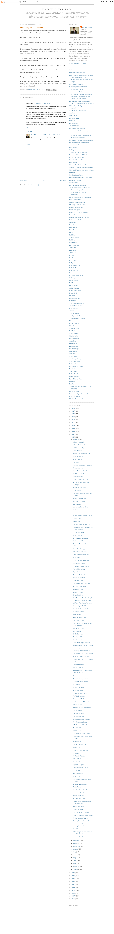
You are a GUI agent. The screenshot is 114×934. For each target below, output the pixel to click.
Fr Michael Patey (74, 338)
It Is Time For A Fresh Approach (82, 603)
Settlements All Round (80, 541)
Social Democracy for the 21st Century (80, 178)
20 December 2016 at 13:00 (51, 135)
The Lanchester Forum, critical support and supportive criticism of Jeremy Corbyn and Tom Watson (81, 96)
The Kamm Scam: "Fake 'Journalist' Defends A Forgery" (79, 189)
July (74, 852)
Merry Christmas (78, 535)
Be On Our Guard (78, 634)
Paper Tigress (77, 614)
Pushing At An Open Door (81, 750)
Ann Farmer (72, 248)
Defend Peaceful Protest (76, 207)
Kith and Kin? (77, 504)
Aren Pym (72, 113)
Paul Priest (72, 283)
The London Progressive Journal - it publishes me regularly (80, 136)
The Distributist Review (76, 175)
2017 (73, 434)
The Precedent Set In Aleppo (81, 733)
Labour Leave (73, 123)
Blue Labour (73, 162)
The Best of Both (78, 837)
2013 (73, 879)
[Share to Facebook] (53, 90)
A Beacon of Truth (78, 806)
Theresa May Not (78, 468)
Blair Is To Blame (78, 728)
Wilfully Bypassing (79, 696)
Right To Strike (77, 572)
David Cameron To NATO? (81, 479)
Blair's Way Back (78, 589)
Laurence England (74, 298)
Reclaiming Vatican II (75, 180)
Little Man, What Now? (76, 366)
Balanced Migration (75, 210)
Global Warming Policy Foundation (80, 197)
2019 (73, 428)
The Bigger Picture (78, 620)
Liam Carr (72, 230)
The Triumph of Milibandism (81, 702)
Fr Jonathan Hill (74, 270)
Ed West (71, 255)
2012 (73, 881)
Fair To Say (76, 462)
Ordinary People (78, 667)
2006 (73, 899)
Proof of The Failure (79, 569)
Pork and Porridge (78, 713)
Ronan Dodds (73, 215)
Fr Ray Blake (73, 263)
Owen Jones (72, 222)
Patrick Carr (72, 232)
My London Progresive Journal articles (81, 140)
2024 (73, 414)
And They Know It (78, 762)
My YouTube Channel (76, 84)
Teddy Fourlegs (74, 126)
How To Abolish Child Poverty (82, 609)
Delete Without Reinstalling (81, 719)
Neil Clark (72, 235)
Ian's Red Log (73, 343)
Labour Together (74, 118)
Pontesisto (72, 296)
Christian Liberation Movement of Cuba (81, 170)
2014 (73, 876)
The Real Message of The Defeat (82, 465)
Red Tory (72, 381)
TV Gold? (76, 753)
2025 (73, 411)
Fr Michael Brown (74, 265)
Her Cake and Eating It (80, 687)
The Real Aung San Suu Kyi (81, 524)
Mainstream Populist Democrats (78, 394)
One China (76, 829)
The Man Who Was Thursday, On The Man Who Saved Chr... (83, 599)
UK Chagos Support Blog (77, 205)
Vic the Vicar (73, 321)
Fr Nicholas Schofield (75, 273)
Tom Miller (72, 253)
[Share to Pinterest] (55, 90)
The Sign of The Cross (76, 316)
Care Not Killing (74, 183)
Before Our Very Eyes (79, 487)
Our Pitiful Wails (78, 809)
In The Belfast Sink (78, 673)
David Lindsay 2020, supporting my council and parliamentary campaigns (81, 102)
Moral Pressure (77, 451)
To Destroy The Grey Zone (81, 566)
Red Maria (72, 250)
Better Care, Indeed (78, 796)
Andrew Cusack (74, 288)
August (75, 849)
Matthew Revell (74, 364)
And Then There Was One (80, 790)
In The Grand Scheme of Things (82, 516)
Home (43, 181)
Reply (27, 127)
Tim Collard (73, 371)
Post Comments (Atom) (35, 185)
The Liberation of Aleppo (80, 818)
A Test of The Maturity (80, 617)
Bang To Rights (77, 459)
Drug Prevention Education (77, 185)
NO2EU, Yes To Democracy (77, 202)
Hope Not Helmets (78, 612)
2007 (73, 896)
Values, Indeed (77, 705)
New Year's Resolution (79, 501)
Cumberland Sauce (78, 581)
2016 (73, 437)
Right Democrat (74, 391)
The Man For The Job (79, 744)
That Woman (76, 770)
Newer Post (23, 181)
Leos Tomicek (73, 308)
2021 (73, 423)
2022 (73, 420)
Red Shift (72, 121)
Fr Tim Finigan (73, 260)
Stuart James (73, 242)
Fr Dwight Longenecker (76, 275)
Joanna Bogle (73, 293)
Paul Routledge (74, 349)
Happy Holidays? (78, 595)
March (75, 863)
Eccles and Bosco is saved (77, 157)
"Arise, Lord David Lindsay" (81, 555)
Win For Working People (80, 679)
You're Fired (76, 684)
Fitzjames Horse (74, 323)
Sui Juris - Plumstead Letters (77, 160)
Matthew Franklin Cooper (77, 220)
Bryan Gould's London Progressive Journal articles (79, 144)
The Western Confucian (76, 306)
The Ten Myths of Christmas (81, 583)
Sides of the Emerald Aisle (81, 759)
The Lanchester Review (76, 92)
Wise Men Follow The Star (81, 812)
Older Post (63, 181)
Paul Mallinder (73, 285)
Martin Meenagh (74, 333)
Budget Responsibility (80, 498)
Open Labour (73, 115)
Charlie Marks (73, 336)
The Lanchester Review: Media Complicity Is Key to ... (82, 825)
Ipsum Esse (72, 301)
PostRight (72, 173)
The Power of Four (78, 716)
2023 (73, 417)
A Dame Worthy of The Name (81, 445)
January (75, 869)
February (76, 866)
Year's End (76, 510)
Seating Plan (76, 747)
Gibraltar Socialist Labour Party (78, 165)
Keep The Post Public (75, 199)
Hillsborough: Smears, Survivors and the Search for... (82, 833)
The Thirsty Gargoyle (75, 359)
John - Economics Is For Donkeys (79, 217)
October (75, 843)
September (76, 846)
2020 (73, 425)
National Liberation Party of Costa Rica (81, 167)
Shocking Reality (78, 477)
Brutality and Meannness (80, 637)
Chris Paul (72, 326)
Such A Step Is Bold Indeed (81, 606)
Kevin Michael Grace (75, 379)
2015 (73, 873)
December (76, 440)
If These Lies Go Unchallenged (82, 708)
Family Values (77, 787)
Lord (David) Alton (75, 290)
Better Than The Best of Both (82, 454)
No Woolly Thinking (79, 756)
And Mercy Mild (78, 640)
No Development (78, 773)
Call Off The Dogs (78, 532)
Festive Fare (76, 521)
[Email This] (47, 90)
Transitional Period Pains (80, 767)
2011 (73, 884)
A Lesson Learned (78, 442)
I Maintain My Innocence (77, 72)
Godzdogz (72, 278)
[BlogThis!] (49, 90)
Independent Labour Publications (79, 155)
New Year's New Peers (79, 586)
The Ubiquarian (74, 313)
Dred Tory (72, 384)
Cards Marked (77, 490)
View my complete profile (79, 63)
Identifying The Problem (80, 507)
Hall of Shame (77, 631)
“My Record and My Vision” (81, 725)
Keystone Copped (78, 765)
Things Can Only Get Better (81, 643)
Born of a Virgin (78, 592)
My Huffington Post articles (77, 110)
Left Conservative (74, 396)
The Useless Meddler (79, 793)
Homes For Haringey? (79, 549)
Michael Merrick (74, 237)
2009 (73, 890)
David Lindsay (57, 9)
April (75, 861)
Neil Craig (72, 354)
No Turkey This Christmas (81, 682)
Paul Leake (72, 258)
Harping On (76, 776)
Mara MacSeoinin (74, 361)
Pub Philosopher (74, 245)
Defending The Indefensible (81, 651)
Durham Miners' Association (77, 128)
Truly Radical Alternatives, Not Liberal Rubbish (82, 802)
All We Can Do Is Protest (80, 552)
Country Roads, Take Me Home (82, 821)
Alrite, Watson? (73, 280)
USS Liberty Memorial (76, 399)
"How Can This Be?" (79, 578)
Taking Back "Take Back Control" (83, 653)
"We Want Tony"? (78, 710)
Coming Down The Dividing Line (83, 815)
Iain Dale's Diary (74, 346)
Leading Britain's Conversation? (82, 670)
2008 (73, 893)
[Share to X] (51, 90)
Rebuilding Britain (78, 456)
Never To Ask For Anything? (81, 656)
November (76, 840)
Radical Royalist (74, 374)
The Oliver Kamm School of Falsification (77, 193)
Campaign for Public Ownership (78, 212)
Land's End (76, 513)
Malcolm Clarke (74, 328)
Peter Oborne (73, 227)
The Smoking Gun (78, 664)
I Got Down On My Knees (80, 448)
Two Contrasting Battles (80, 722)
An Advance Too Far (79, 474)
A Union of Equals (78, 628)
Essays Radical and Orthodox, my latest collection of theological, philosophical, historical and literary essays (81, 78)
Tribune (71, 311)
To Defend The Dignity (80, 693)
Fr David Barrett (74, 268)
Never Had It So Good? (80, 471)
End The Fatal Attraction (80, 538)
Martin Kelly (73, 356)
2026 (73, 408)
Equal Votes (76, 557)
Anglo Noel (72, 341)
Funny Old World (78, 731)
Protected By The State (80, 575)
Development (77, 676)
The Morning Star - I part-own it (78, 152)
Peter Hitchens (73, 225)
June (74, 855)
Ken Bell (72, 369)
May (74, 858)
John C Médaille (74, 376)
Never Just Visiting (78, 690)
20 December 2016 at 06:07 (42, 103)
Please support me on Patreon (78, 87)
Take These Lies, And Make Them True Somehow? (83, 528)
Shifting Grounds (74, 150)
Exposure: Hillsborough (80, 784)
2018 (73, 431)
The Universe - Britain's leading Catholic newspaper (78, 132)
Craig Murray (73, 351)
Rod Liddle (72, 240)
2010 (73, 887)
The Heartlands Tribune (76, 89)
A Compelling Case (79, 798)
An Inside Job (77, 741)
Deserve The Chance (79, 563)
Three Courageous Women (81, 560)
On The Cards (77, 518)
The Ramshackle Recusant (77, 318)
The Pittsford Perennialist (76, 303)
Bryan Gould (73, 147)
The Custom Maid (78, 699)
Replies (30, 131)
